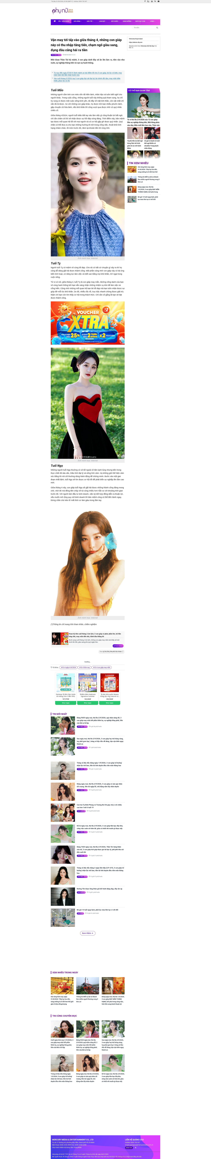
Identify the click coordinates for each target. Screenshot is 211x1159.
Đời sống (77, 21)
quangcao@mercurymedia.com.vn (141, 1145)
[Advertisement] (116, 11)
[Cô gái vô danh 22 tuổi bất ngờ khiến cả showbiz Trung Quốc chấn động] (152, 133)
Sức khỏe (114, 21)
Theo (111, 651)
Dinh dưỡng (127, 21)
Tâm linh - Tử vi (56, 55)
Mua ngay (65, 703)
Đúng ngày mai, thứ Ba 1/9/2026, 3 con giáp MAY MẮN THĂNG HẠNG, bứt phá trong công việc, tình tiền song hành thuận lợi (113, 1000)
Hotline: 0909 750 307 (80, 1)
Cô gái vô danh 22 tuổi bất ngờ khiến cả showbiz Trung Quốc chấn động (152, 144)
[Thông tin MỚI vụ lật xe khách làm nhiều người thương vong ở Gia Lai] (87, 985)
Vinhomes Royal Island (136, 39)
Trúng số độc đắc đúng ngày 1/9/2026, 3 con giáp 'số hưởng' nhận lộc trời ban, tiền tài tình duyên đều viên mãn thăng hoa (99, 764)
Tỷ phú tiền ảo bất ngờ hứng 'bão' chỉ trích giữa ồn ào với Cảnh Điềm (135, 144)
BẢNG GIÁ (129, 1148)
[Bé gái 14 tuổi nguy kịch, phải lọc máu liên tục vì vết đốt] (63, 918)
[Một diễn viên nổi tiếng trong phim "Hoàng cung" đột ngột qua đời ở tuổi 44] (152, 156)
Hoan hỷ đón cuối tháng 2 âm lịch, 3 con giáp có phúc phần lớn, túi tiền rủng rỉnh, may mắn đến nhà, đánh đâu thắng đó (95, 635)
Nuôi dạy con (140, 21)
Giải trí (90, 21)
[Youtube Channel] (152, 1)
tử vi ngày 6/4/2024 (69, 667)
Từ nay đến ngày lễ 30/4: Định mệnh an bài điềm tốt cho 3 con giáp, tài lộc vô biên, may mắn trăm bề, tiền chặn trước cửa (88, 74)
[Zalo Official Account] (148, 1)
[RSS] (156, 1)
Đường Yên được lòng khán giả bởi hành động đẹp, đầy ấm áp (99, 889)
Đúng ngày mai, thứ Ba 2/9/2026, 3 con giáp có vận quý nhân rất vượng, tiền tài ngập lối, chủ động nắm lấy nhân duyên (99, 785)
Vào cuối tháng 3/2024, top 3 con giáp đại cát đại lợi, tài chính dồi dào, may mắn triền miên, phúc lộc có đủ (87, 79)
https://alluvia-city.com (135, 42)
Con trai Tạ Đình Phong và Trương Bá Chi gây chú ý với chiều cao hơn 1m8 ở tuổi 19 (99, 806)
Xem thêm (118, 646)
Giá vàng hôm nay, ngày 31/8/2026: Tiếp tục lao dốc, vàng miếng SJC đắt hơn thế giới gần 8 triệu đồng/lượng (62, 1000)
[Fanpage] (145, 1)
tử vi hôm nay (85, 667)
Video (152, 21)
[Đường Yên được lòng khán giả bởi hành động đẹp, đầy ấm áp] (63, 896)
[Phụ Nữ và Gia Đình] (63, 11)
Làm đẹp (102, 21)
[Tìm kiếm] (157, 27)
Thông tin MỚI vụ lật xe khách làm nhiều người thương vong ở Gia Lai (87, 999)
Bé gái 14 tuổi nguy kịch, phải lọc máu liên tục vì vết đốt (97, 910)
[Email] (159, 1)
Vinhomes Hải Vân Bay (147, 46)
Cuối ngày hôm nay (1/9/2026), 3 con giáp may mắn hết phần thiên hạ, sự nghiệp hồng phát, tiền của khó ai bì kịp (62, 1043)
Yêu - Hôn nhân (64, 21)
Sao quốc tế (81, 811)
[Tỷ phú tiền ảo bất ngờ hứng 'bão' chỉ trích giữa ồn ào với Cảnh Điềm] (135, 133)
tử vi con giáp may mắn (102, 667)
